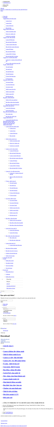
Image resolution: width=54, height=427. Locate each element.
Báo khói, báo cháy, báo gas (9, 122)
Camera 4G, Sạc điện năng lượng (10, 57)
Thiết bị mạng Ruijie (14, 210)
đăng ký (15, 315)
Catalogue (8, 274)
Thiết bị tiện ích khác (7, 124)
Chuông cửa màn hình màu (8, 123)
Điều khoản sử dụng (11, 288)
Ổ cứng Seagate (13, 195)
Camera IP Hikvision (14, 150)
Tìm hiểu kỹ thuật (9, 263)
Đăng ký (5, 305)
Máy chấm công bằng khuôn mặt (10, 111)
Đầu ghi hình (12, 135)
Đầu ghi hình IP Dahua (14, 163)
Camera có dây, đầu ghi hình (9, 37)
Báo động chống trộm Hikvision (16, 225)
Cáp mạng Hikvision (14, 202)
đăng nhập (14, 323)
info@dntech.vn (6, 2)
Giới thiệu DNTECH (11, 286)
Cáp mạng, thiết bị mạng (8, 79)
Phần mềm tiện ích (10, 271)
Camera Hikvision (13, 133)
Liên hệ (2, 8)
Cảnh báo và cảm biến (14, 145)
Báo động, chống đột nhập (8, 97)
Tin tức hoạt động (9, 265)
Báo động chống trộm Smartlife (16, 222)
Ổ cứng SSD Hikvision (14, 193)
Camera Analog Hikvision (15, 155)
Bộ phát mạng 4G (13, 215)
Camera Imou (12, 130)
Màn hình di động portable (8, 121)
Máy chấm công (13, 237)
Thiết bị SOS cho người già (15, 220)
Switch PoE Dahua (14, 232)
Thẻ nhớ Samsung (13, 190)
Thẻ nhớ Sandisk (13, 183)
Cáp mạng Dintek (13, 200)
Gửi (2, 301)
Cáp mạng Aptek (13, 205)
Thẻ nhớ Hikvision (14, 188)
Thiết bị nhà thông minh (15, 140)
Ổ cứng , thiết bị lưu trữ (8, 64)
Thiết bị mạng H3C (14, 212)
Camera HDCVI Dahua (15, 165)
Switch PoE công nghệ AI (8, 105)
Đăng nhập (5, 304)
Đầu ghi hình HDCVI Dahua (16, 168)
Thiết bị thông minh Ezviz (8, 29)
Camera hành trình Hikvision (16, 245)
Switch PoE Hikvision (14, 230)
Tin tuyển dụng (9, 268)
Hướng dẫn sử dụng (10, 276)
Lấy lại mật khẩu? (7, 313)
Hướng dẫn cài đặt (10, 260)
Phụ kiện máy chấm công (15, 240)
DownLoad (5, 330)
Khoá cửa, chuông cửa (14, 143)
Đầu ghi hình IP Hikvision (15, 153)
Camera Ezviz (13, 128)
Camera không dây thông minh (9, 18)
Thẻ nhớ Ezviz (13, 185)
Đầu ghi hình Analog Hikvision (16, 158)
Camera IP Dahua (13, 160)
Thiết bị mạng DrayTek (14, 207)
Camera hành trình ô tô (8, 117)
